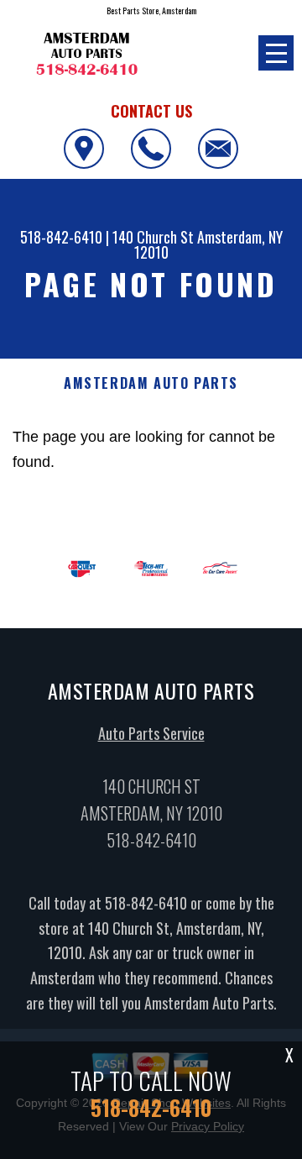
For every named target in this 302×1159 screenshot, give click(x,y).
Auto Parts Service (151, 733)
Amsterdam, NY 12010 (208, 244)
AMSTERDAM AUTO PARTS (151, 383)
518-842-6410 (61, 237)
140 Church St (153, 237)
